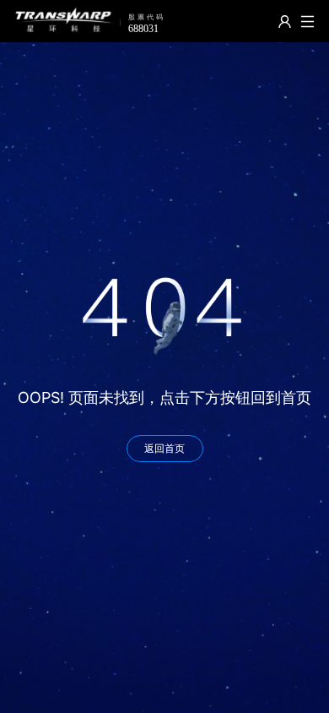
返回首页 (164, 448)
